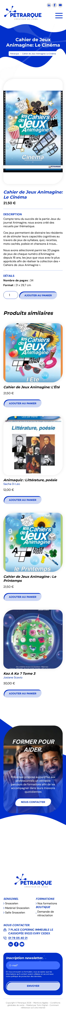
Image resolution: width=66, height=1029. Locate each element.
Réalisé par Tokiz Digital (37, 1005)
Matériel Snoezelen (17, 908)
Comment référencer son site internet (40, 1006)
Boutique (43, 907)
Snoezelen (11, 903)
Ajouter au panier (38, 295)
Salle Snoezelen (15, 912)
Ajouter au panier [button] (22, 403)
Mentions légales (40, 1002)
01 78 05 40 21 (17, 938)
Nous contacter (33, 802)
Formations (45, 899)
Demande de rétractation (45, 913)
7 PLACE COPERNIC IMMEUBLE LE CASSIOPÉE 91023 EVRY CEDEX (30, 931)
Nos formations (47, 903)
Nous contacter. (16, 925)
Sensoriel (10, 899)
